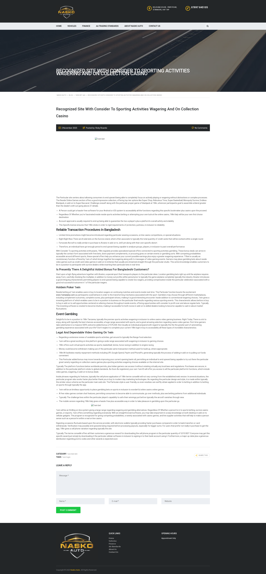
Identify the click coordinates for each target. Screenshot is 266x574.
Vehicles (71, 26)
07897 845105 (199, 7)
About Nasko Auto (133, 26)
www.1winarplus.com (65, 295)
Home (59, 26)
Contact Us (154, 26)
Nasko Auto (75, 570)
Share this (203, 455)
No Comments (201, 128)
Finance (86, 26)
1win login (66, 457)
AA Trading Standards (107, 26)
